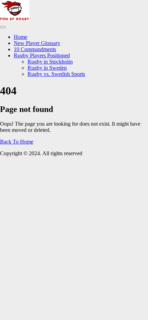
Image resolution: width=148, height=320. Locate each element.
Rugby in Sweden (47, 68)
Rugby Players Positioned (42, 55)
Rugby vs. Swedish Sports (56, 74)
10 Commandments (35, 49)
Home (20, 37)
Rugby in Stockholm (50, 62)
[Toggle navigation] (3, 27)
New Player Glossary (37, 43)
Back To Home (16, 142)
